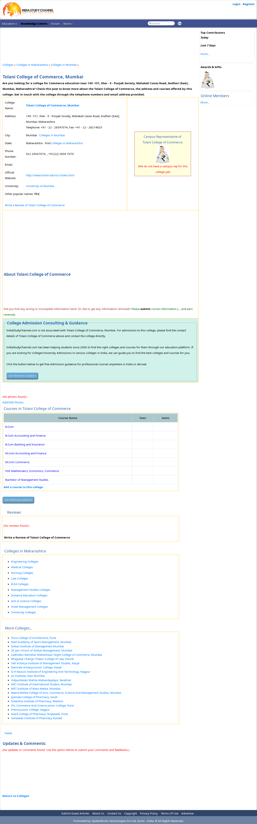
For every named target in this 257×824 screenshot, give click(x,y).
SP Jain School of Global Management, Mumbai (41, 650)
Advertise (187, 813)
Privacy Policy (149, 813)
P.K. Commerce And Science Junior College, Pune (42, 705)
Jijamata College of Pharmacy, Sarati (34, 697)
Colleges (7, 65)
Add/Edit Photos (13, 402)
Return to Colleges (15, 796)
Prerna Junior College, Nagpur (30, 709)
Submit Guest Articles (75, 813)
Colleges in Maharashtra (32, 65)
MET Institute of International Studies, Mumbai (41, 684)
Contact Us (114, 813)
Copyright (130, 813)
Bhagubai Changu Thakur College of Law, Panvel (42, 659)
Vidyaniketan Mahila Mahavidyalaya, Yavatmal (41, 680)
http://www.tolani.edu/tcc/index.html (50, 175)
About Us (98, 813)
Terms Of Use (169, 813)
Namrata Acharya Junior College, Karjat (36, 667)
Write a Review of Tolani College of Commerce (35, 205)
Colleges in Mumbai (64, 65)
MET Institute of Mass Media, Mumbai (35, 688)
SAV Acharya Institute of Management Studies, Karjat (45, 663)
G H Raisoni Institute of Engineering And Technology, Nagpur (50, 671)
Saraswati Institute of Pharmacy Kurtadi (36, 718)
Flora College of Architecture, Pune (33, 638)
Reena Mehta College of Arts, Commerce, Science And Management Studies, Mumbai (66, 692)
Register (249, 4)
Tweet (8, 733)
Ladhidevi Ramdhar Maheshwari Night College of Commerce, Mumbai (56, 655)
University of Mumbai (40, 186)
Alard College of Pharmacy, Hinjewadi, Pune (39, 714)
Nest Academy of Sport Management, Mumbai (41, 642)
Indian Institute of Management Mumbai (37, 646)
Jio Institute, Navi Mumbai (28, 676)
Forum (55, 23)
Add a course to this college (23, 487)
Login (236, 4)
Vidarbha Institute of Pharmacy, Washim (37, 701)
